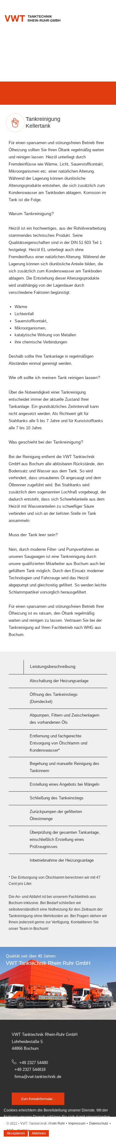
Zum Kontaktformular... (38, 1099)
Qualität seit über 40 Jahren (30, 956)
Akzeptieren (16, 1133)
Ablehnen (39, 1133)
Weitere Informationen (69, 1133)
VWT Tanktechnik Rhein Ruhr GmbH (48, 963)
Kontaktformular (87, 5)
